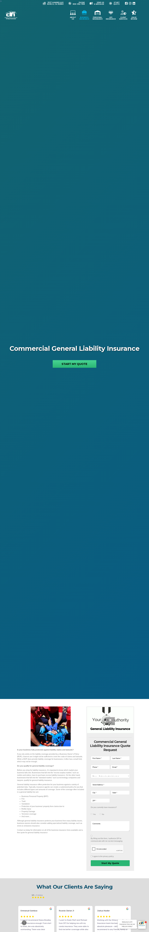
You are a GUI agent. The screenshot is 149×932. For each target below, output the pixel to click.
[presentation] (107, 849)
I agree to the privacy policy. (103, 856)
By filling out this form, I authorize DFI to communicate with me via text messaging (106, 840)
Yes (94, 814)
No (103, 814)
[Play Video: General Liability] (110, 720)
